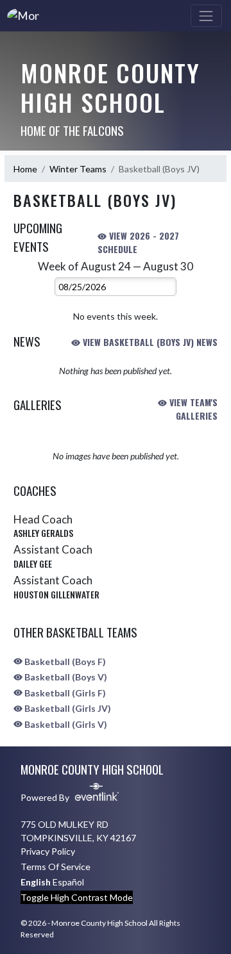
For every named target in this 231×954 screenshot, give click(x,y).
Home (25, 168)
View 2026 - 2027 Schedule (138, 242)
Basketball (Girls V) (64, 724)
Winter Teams (78, 168)
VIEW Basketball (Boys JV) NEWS (149, 342)
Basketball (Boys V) (64, 676)
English (36, 881)
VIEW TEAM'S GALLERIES (192, 408)
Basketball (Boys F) (64, 661)
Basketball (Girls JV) (66, 708)
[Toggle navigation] (206, 15)
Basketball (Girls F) (64, 692)
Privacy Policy (48, 851)
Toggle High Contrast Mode (77, 897)
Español (68, 881)
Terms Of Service (55, 866)
